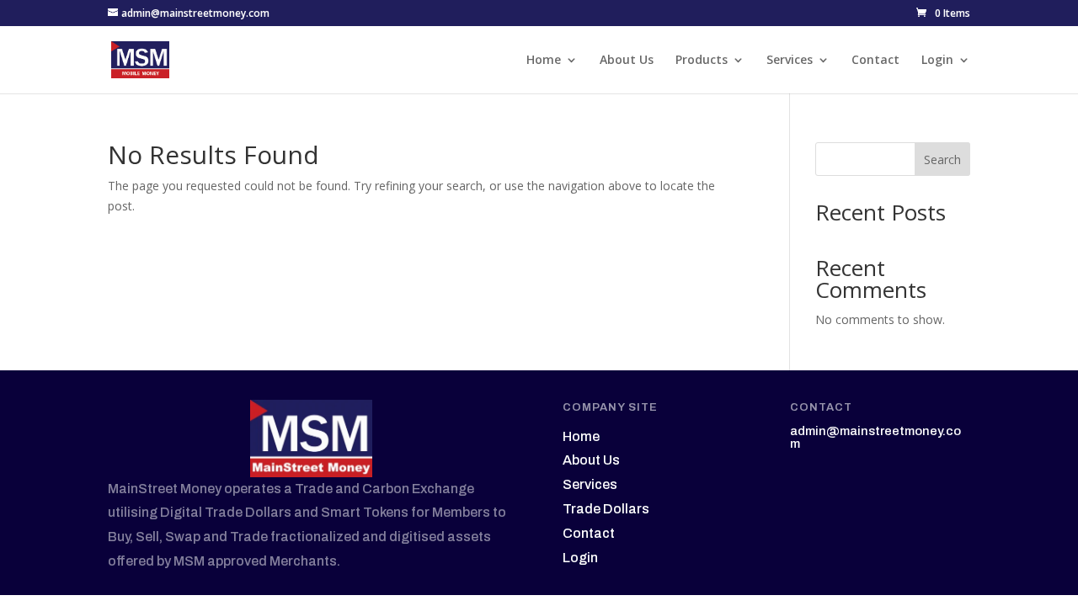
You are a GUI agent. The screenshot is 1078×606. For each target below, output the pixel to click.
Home (543, 60)
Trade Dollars (606, 509)
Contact (875, 60)
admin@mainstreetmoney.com (875, 437)
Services (789, 60)
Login (937, 60)
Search (942, 159)
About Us (627, 60)
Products (701, 60)
